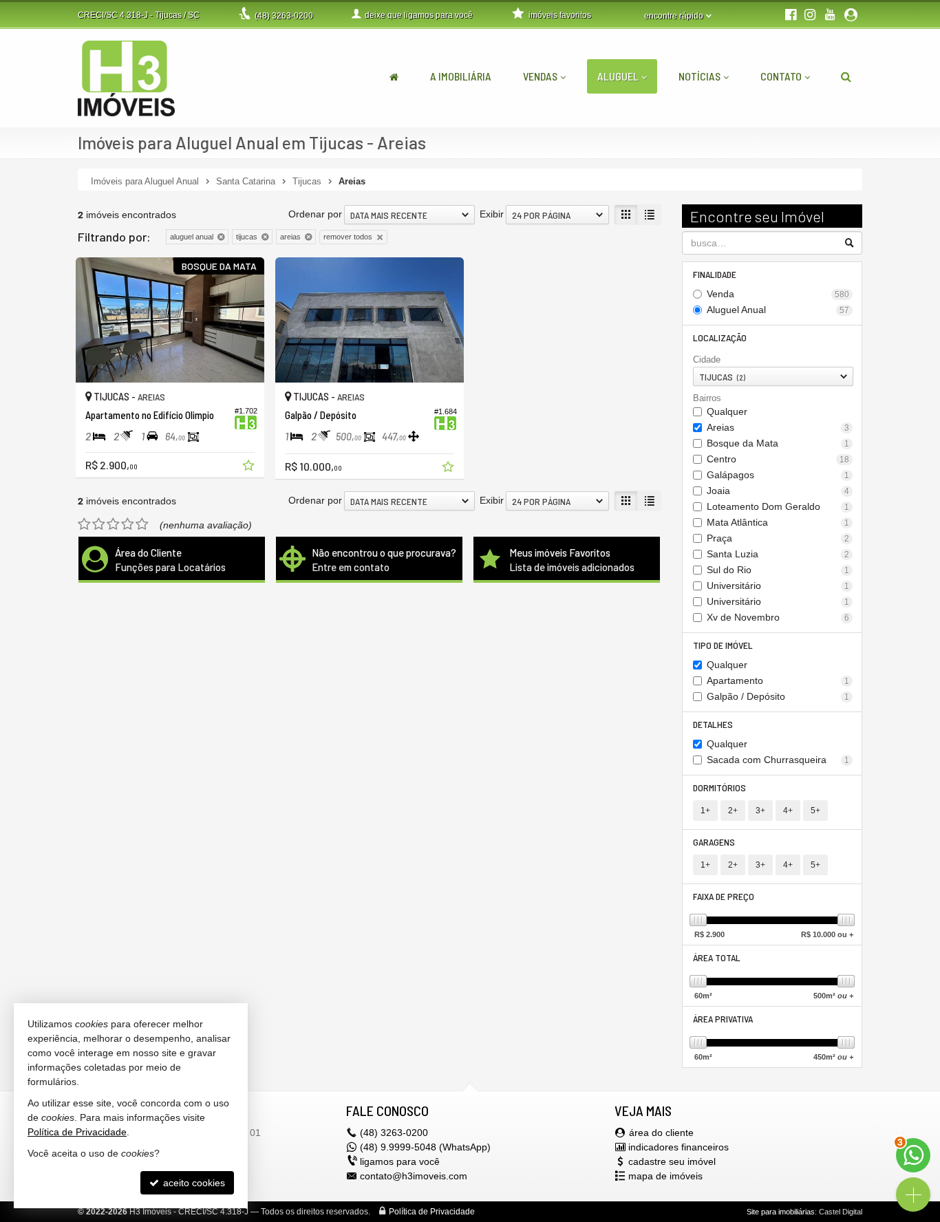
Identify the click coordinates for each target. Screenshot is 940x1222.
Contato (781, 76)
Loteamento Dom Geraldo (778, 506)
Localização (720, 337)
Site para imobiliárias (781, 1212)
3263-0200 (284, 16)
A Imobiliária (460, 76)
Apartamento (778, 680)
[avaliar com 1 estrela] (84, 524)
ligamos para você (400, 1161)
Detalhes (713, 724)
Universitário (778, 585)
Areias (778, 427)
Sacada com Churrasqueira (778, 759)
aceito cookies (192, 1182)
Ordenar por (315, 213)
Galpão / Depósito (778, 696)
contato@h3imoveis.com (413, 1175)
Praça (778, 538)
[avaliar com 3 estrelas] (113, 524)
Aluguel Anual (778, 309)
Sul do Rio (778, 569)
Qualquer (727, 411)
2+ (733, 810)
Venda (778, 293)
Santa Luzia (778, 553)
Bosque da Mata (778, 443)
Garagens (714, 842)
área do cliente (661, 1132)
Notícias (699, 76)
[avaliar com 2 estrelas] (98, 524)
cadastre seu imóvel (672, 1161)
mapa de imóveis (665, 1175)
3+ (760, 810)
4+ (788, 810)
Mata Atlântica (778, 522)
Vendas (540, 76)
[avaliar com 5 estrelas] (142, 524)
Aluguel (618, 76)
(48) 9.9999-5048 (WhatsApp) (425, 1147)
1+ (705, 810)
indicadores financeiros (678, 1147)
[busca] (846, 76)
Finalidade (714, 274)
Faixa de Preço (723, 896)
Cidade (706, 359)
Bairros (707, 398)
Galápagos (778, 474)
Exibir (492, 213)
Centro (778, 458)
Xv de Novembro (778, 617)
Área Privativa (723, 1019)
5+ (815, 810)
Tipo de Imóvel (723, 645)
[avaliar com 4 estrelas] (127, 524)
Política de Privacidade (432, 1211)
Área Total (716, 957)
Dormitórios (719, 787)
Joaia (778, 490)
